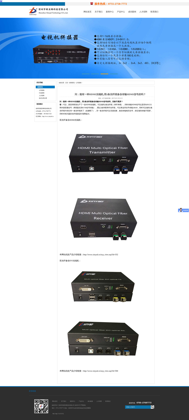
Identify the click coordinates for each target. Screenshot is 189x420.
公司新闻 (41, 90)
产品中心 (121, 12)
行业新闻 (41, 93)
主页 (66, 82)
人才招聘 (143, 12)
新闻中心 (110, 12)
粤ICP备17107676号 (58, 414)
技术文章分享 (43, 98)
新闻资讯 (72, 82)
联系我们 (154, 12)
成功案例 (132, 12)
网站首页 (87, 12)
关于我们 (99, 12)
